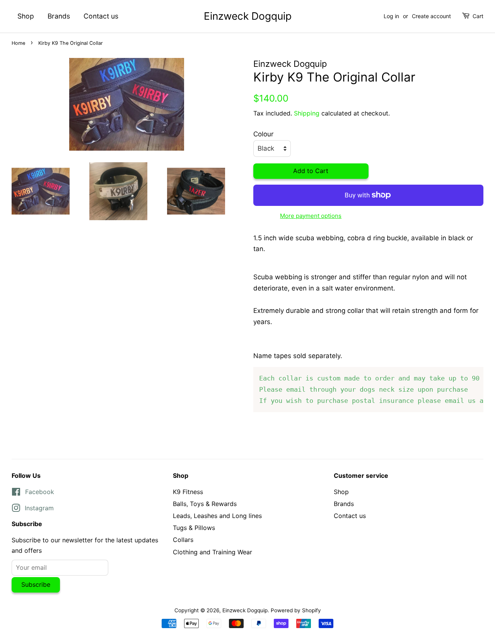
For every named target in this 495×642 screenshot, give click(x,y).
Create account (431, 16)
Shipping (306, 113)
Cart (478, 16)
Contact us (101, 16)
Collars (183, 539)
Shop (25, 16)
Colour (263, 134)
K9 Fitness (188, 492)
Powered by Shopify (296, 610)
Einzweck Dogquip (248, 16)
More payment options (310, 215)
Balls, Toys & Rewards (205, 504)
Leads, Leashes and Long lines (217, 516)
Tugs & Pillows (194, 528)
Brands (59, 16)
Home (18, 43)
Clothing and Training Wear (212, 552)
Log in (391, 16)
